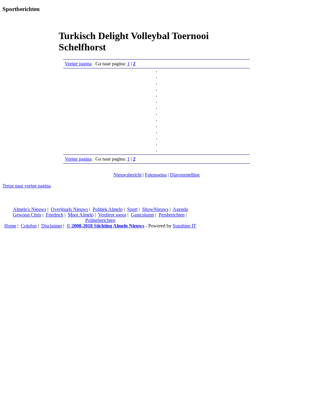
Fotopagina (156, 174)
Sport (132, 209)
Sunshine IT (184, 225)
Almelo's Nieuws (29, 209)
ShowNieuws (155, 209)
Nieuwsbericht (127, 174)
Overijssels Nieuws (69, 209)
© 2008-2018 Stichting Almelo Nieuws (105, 225)
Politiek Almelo (108, 209)
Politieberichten (100, 220)
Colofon (29, 225)
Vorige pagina (78, 63)
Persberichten (172, 214)
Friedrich (54, 214)
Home (10, 225)
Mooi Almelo (81, 214)
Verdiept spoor (112, 214)
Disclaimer (51, 225)
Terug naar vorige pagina (26, 185)
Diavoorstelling (185, 174)
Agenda (180, 209)
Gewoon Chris (27, 214)
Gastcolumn (142, 214)
